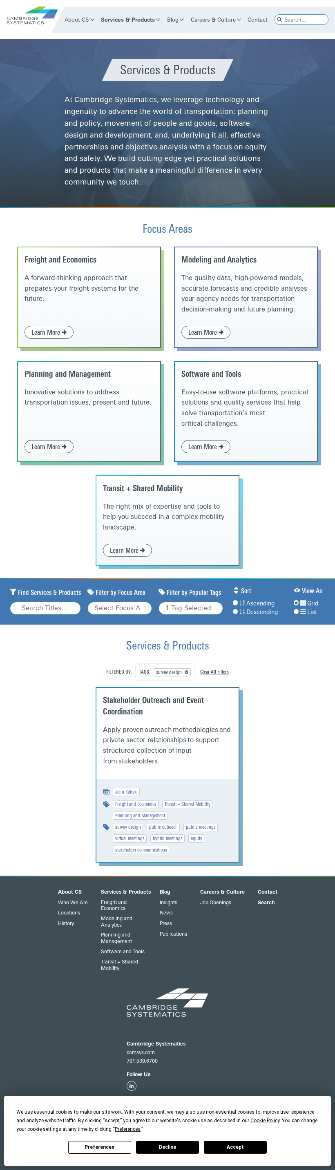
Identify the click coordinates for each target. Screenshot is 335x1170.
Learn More (46, 332)
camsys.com (141, 1052)
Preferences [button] (128, 1129)
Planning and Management (68, 374)
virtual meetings (130, 838)
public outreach (163, 827)
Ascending (260, 603)
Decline (167, 1147)
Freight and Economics (60, 260)
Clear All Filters (214, 672)
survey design (128, 827)
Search (266, 902)
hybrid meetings (168, 838)
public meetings (201, 827)
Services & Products (128, 19)
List (312, 612)
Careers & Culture (213, 19)
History (66, 923)
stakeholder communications (141, 850)
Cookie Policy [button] (264, 1120)
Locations (69, 913)
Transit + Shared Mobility (143, 488)
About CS (77, 19)
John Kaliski (126, 792)
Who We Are (73, 902)
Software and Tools (211, 374)
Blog (173, 19)
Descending (262, 612)
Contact (258, 19)
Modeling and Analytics (219, 260)
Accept (235, 1147)
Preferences (99, 1147)
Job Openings (215, 902)
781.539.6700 (142, 1061)
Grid (312, 603)
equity (196, 838)
